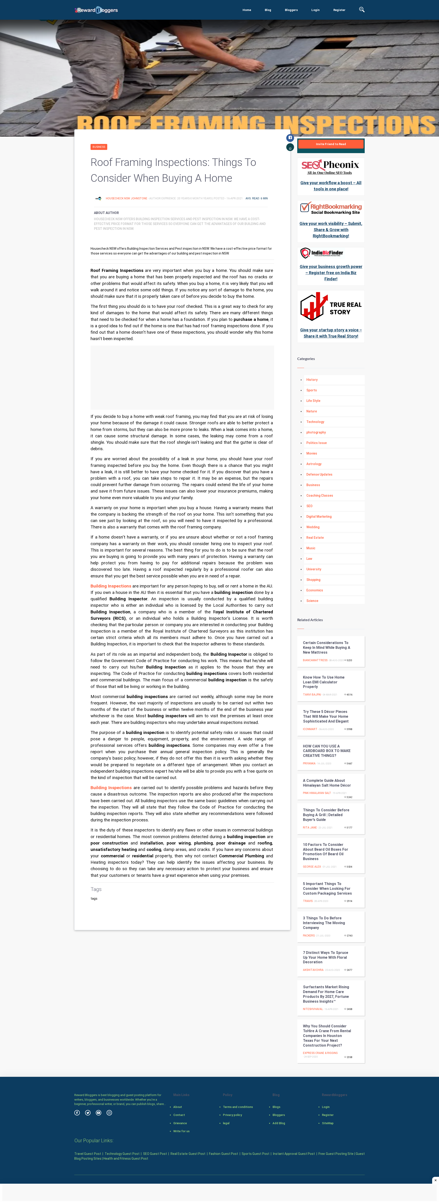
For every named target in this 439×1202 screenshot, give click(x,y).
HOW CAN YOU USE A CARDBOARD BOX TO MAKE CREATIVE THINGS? (327, 751)
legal (226, 1123)
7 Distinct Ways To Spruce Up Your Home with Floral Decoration (325, 957)
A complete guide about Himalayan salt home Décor (327, 783)
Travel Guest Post (87, 1154)
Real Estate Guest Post (188, 1154)
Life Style (313, 401)
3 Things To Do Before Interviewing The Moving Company (324, 923)
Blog (268, 10)
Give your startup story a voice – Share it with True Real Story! (331, 333)
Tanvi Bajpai (312, 694)
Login (315, 10)
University (313, 569)
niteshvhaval (313, 1009)
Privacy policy (232, 1115)
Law (309, 558)
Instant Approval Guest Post (294, 1154)
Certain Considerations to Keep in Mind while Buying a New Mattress (326, 648)
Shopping (313, 580)
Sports (311, 390)
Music (310, 548)
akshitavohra (313, 970)
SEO (309, 506)
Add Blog (279, 1123)
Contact (179, 1115)
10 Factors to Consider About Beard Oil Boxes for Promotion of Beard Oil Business (325, 851)
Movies (311, 453)
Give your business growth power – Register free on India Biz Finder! (331, 272)
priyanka (309, 763)
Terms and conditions (238, 1107)
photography (316, 432)
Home (247, 10)
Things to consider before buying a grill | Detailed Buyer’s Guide (326, 815)
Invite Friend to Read (331, 144)
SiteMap (328, 1123)
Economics (314, 590)
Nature (311, 411)
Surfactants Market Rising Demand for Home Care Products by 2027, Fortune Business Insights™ (326, 994)
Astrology (313, 464)
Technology (315, 422)
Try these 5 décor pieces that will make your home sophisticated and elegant (326, 716)
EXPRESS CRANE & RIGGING (320, 1053)
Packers (309, 935)
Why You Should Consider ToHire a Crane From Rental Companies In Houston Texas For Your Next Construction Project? (327, 1035)
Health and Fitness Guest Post (125, 1158)
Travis (308, 901)
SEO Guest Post (155, 1154)
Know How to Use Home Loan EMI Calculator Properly (324, 682)
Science (312, 601)
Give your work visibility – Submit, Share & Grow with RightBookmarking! (331, 229)
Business (99, 147)
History (312, 380)
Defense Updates (319, 474)
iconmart (310, 729)
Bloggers (291, 10)
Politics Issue (316, 443)
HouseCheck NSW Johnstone (127, 198)
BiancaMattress (315, 660)
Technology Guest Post (122, 1154)
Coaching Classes (319, 495)
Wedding (312, 527)
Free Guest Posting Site (336, 1154)
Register (339, 10)
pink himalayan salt (317, 793)
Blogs (276, 1107)
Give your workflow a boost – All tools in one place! (330, 185)
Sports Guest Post (255, 1154)
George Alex (312, 866)
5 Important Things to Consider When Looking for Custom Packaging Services (327, 889)
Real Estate (315, 537)
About (177, 1107)
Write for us (181, 1131)
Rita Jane (310, 827)
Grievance (180, 1123)
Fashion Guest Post (223, 1154)
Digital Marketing (319, 516)
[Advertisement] (182, 378)
